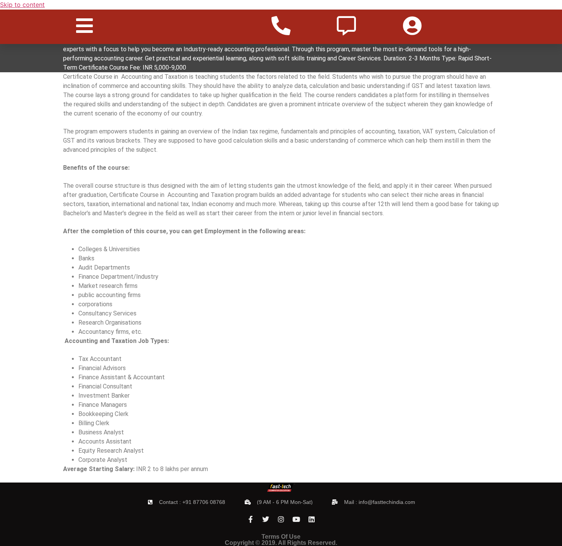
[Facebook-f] (250, 519)
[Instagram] (281, 519)
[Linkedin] (311, 519)
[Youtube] (296, 519)
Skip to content (22, 4)
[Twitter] (266, 519)
